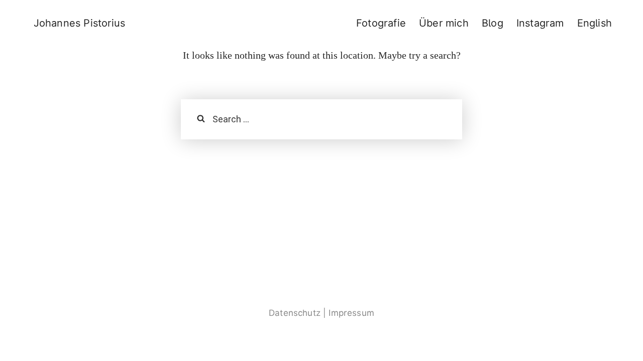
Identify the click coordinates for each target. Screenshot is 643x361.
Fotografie (381, 23)
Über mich (444, 23)
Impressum (351, 313)
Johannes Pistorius (80, 23)
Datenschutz (294, 313)
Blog (492, 23)
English (594, 23)
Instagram (540, 23)
